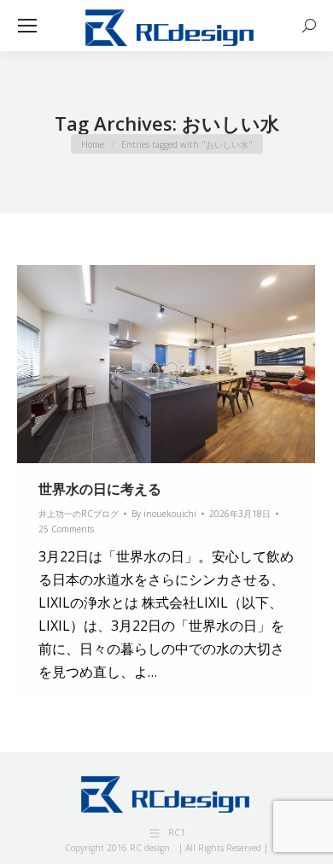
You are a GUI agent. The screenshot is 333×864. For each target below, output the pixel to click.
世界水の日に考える (99, 488)
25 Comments (66, 529)
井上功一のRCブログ (78, 514)
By (163, 514)
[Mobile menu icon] (27, 25)
